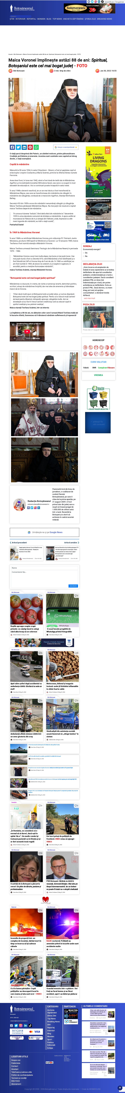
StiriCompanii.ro (67, 1059)
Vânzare (111, 368)
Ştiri (49, 1025)
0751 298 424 (14, 1017)
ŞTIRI (12, 19)
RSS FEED (15, 1081)
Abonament (16, 1084)
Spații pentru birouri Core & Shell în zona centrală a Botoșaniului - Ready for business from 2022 (30, 549)
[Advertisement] (62, 38)
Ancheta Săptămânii (52, 1011)
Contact (14, 1066)
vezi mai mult (89, 298)
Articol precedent (19, 543)
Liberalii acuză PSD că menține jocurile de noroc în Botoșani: (52, 779)
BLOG (49, 19)
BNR (94, 368)
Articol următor (70, 543)
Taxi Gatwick (66, 1058)
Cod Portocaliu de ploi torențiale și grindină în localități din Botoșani (44, 756)
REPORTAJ (31, 19)
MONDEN (41, 19)
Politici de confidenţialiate (22, 1075)
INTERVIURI (20, 19)
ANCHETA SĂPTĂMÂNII (73, 19)
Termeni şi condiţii (18, 1078)
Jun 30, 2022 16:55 (108, 71)
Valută (86, 368)
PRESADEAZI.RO (67, 1055)
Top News (51, 1019)
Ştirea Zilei (51, 1016)
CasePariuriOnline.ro (58, 1055)
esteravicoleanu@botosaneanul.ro (38, 504)
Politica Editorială (51, 1043)
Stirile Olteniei (66, 1060)
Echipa (50, 1048)
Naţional (13, 907)
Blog (49, 1033)
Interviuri (51, 1030)
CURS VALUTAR (98, 362)
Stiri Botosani (18, 54)
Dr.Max (65, 1057)
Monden (50, 1036)
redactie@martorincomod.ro (18, 1021)
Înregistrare (119, 2)
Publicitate (15, 1063)
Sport (49, 1039)
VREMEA (98, 375)
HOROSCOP (98, 340)
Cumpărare (102, 368)
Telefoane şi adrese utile (21, 1072)
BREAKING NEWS (104, 19)
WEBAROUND (95, 1089)
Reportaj (51, 1028)
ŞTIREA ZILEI (90, 19)
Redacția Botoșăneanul (39, 501)
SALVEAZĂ (73, 586)
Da (86, 253)
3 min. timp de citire (62, 71)
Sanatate (13, 802)
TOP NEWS (57, 19)
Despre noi (15, 1060)
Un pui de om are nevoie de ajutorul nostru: (50, 767)
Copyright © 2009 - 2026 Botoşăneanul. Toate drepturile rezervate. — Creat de (63, 1089)
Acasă (10, 54)
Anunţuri (14, 1069)
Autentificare (109, 2)
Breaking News (53, 1022)
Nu (86, 256)
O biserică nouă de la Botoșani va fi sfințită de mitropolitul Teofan (44, 744)
